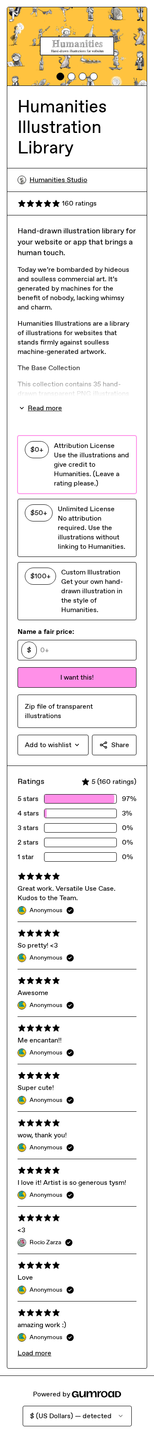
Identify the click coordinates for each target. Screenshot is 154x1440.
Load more (34, 1353)
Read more (45, 408)
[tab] (60, 76)
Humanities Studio (58, 180)
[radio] (77, 465)
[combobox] (53, 745)
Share (120, 745)
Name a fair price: (46, 631)
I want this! (77, 677)
